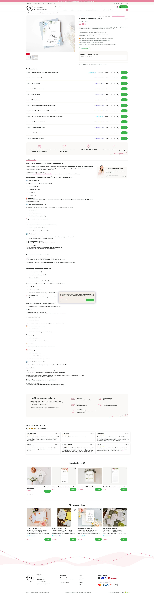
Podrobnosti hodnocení (118, 16)
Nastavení (64, 300)
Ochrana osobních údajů (32, 592)
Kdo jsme (81, 577)
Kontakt (29, 3)
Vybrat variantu (84, 48)
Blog (55, 3)
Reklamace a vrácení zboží (66, 580)
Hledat (105, 7)
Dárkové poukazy (64, 577)
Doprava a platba (36, 3)
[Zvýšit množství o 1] (117, 72)
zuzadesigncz (41, 579)
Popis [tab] (28, 159)
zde (61, 297)
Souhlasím (90, 300)
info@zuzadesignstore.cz (44, 584)
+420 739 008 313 (42, 581)
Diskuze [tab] (33, 159)
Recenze (81, 582)
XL (32, 494)
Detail (47, 491)
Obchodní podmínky (47, 3)
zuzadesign (41, 577)
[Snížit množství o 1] (111, 72)
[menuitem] (56, 10)
